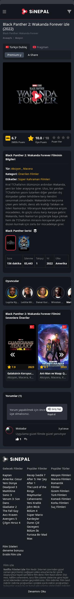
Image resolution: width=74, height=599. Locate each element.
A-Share (33, 55)
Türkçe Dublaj (18, 47)
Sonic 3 (7, 495)
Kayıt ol (51, 414)
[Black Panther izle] (24, 243)
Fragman (42, 47)
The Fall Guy (10, 511)
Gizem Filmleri (60, 491)
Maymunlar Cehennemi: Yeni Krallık (34, 499)
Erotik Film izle (12, 554)
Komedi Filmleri (61, 499)
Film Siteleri (10, 546)
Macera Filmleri (61, 479)
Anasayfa (7, 37)
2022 (50, 263)
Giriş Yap (56, 409)
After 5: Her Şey (37, 479)
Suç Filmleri (58, 507)
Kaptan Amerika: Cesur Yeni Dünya (12, 479)
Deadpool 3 (10, 487)
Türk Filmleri (59, 495)
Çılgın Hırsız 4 (11, 522)
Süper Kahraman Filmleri (34, 179)
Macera (28, 168)
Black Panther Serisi (19, 231)
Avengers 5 (10, 518)
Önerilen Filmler (28, 174)
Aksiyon (19, 37)
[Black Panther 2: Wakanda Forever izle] (11, 242)
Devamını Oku (37, 591)
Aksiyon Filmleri (61, 475)
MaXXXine (9, 491)
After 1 (31, 483)
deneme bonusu (13, 550)
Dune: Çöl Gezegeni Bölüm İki (33, 526)
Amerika (61, 263)
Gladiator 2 (10, 507)
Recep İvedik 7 (36, 475)
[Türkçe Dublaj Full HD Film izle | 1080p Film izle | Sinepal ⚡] (35, 11)
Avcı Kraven (10, 515)
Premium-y (14, 55)
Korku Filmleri (60, 503)
